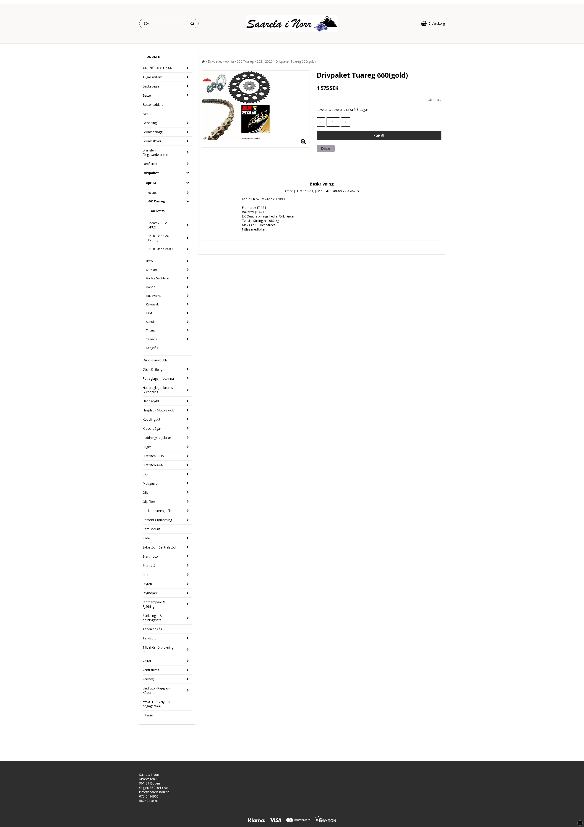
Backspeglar (152, 86)
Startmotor (151, 556)
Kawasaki (152, 304)
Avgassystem (152, 77)
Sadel (147, 538)
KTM (149, 313)
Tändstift (149, 638)
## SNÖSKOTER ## (157, 68)
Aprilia (151, 183)
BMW (149, 261)
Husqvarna (154, 296)
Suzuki (150, 322)
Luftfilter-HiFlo (153, 456)
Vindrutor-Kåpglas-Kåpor (156, 690)
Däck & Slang (152, 369)
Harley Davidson (157, 278)
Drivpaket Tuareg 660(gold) (295, 61)
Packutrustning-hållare (159, 511)
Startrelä (149, 565)
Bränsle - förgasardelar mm (156, 152)
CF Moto (151, 270)
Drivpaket (151, 173)
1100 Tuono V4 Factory (158, 238)
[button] (433, 23)
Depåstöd (150, 164)
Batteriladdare (153, 104)
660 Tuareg (156, 201)
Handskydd (151, 401)
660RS (152, 193)
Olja (146, 492)
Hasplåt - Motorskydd (159, 410)
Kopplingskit (151, 419)
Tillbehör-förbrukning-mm (159, 649)
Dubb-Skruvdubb (155, 360)
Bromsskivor (152, 141)
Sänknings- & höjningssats (152, 617)
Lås (145, 474)
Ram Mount (151, 529)
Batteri (148, 95)
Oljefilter (149, 501)
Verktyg (148, 679)
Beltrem (148, 113)
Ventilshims (151, 670)
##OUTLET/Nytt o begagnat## (156, 704)
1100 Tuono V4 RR (160, 249)
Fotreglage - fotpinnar (159, 378)
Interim (148, 715)
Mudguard (150, 483)
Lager (147, 447)
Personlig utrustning (157, 520)
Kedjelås (152, 348)
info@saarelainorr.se (154, 792)
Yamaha (151, 339)
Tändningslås (152, 629)
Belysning (150, 123)
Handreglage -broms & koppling (158, 389)
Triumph (151, 330)
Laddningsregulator (157, 437)
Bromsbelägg (152, 132)
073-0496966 (149, 796)
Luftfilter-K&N (153, 465)
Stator (147, 575)
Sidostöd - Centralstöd (159, 547)
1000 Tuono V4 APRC (158, 225)
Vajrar (147, 661)
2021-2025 (157, 211)
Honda (150, 287)
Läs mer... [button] (434, 99)
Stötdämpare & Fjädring (154, 604)
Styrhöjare (150, 593)
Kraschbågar (152, 428)
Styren (147, 584)
